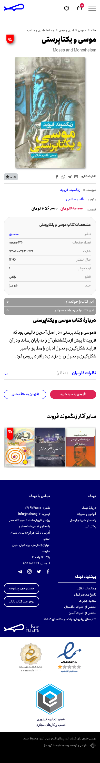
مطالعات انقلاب (86, 588)
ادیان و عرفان (66, 30)
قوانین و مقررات (86, 514)
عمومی (82, 30)
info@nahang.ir (29, 514)
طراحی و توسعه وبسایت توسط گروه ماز (65, 746)
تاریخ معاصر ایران (85, 594)
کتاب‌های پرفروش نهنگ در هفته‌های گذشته (70, 619)
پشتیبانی (90, 526)
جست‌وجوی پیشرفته (21, 588)
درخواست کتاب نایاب (22, 601)
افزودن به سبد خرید (73, 394)
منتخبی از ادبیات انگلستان (80, 607)
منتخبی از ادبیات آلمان (82, 613)
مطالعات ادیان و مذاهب (40, 30)
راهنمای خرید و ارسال (83, 520)
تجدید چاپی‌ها (87, 600)
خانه (93, 30)
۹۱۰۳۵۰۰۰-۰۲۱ (33, 507)
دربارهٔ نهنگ (89, 507)
